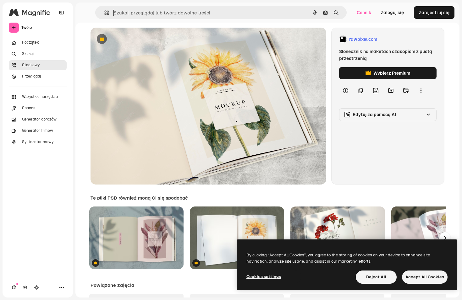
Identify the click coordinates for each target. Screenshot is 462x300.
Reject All (376, 277)
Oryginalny (134, 39)
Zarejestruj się (434, 12)
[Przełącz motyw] (36, 287)
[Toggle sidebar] (62, 13)
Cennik (364, 12)
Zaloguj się (392, 12)
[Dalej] (445, 237)
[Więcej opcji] (421, 90)
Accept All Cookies (424, 277)
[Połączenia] (14, 287)
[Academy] (25, 287)
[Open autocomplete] (104, 12)
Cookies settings (263, 276)
